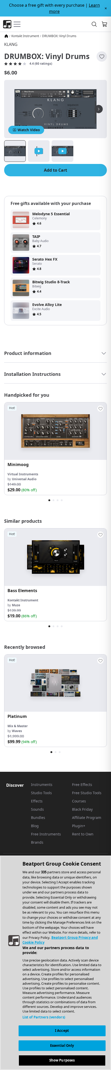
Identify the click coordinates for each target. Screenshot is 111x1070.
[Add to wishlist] (101, 56)
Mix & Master (17, 726)
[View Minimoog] (55, 431)
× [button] (106, 8)
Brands (37, 842)
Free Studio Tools (86, 792)
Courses (79, 801)
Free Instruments (46, 834)
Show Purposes (62, 1060)
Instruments (41, 784)
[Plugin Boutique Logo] (7, 24)
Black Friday (82, 809)
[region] (55, 963)
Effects (37, 801)
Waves (17, 731)
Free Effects (82, 784)
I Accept (62, 1030)
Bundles (38, 817)
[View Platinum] (55, 683)
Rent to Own (82, 834)
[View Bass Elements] (55, 557)
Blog (35, 825)
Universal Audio (24, 479)
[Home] (6, 36)
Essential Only (62, 1045)
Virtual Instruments (22, 474)
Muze (16, 605)
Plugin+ (78, 825)
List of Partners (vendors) (43, 1017)
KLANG (11, 44)
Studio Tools (41, 792)
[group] (55, 448)
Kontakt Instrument (25, 36)
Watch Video (29, 129)
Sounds (37, 809)
